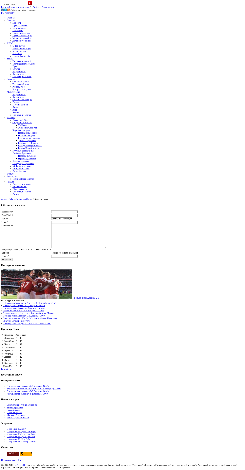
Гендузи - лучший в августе (16, 321)
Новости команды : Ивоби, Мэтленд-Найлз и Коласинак (30, 318)
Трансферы (17, 30)
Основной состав (20, 81)
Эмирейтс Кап (19, 171)
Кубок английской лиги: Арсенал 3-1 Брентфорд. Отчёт (30, 303)
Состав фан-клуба (21, 56)
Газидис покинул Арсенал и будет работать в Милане (29, 313)
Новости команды (21, 33)
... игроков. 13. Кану (16, 429)
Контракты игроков (21, 89)
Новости (11, 20)
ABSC (10, 43)
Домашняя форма (20, 161)
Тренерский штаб (20, 84)
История (11, 117)
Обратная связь (19, 189)
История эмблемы (27, 156)
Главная (10, 17)
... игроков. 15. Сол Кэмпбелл (21, 434)
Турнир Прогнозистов (23, 179)
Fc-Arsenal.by (20, 465)
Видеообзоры (19, 71)
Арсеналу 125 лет (20, 120)
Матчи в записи (20, 104)
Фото (15, 107)
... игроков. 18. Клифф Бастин (21, 441)
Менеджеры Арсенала (23, 163)
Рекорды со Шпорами (28, 143)
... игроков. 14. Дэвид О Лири (21, 431)
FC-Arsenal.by (7, 13)
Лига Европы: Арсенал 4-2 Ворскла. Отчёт (23, 310)
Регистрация (48, 7)
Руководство (18, 87)
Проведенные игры (27, 133)
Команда (11, 79)
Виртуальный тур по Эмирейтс (22, 405)
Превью (16, 66)
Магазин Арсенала (16, 415)
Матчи (10, 58)
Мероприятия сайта (21, 38)
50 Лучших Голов (20, 168)
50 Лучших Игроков (22, 166)
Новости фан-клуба (21, 48)
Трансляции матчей (21, 76)
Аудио (15, 110)
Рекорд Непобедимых (28, 148)
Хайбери (22, 125)
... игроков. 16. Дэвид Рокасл (21, 436)
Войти (36, 7)
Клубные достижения (22, 151)
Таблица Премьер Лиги (23, 64)
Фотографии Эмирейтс (18, 417)
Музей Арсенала (15, 407)
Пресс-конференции (22, 35)
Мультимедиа (13, 92)
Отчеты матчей (19, 28)
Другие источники (21, 41)
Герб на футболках (27, 158)
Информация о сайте (22, 184)
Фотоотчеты (18, 74)
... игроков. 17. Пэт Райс (18, 439)
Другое (10, 181)
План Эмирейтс (14, 412)
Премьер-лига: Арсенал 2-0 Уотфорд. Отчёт (28, 386)
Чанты (15, 112)
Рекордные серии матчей (30, 145)
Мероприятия (19, 51)
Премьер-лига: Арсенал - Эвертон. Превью (24, 308)
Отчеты (16, 69)
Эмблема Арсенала (21, 153)
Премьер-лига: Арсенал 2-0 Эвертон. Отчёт (24, 305)
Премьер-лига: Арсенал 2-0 (86, 298)
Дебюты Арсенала (27, 140)
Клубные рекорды (21, 130)
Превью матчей (20, 25)
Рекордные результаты (29, 138)
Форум (10, 174)
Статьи (15, 194)
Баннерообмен (19, 186)
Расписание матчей (21, 61)
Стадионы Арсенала (22, 122)
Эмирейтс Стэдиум (27, 127)
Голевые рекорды (26, 135)
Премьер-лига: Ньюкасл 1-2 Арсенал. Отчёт (24, 316)
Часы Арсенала (14, 410)
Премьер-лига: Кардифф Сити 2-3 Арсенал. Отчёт (27, 323)
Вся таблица (7, 369)
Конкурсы (12, 176)
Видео (15, 102)
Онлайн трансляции (22, 99)
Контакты (17, 53)
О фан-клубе (18, 46)
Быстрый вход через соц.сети (15, 7)
